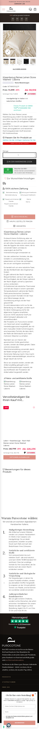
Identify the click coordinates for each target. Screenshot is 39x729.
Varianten (21, 226)
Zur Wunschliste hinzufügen (20, 178)
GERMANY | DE (19, 4)
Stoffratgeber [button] (9, 682)
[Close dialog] (35, 693)
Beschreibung (21, 217)
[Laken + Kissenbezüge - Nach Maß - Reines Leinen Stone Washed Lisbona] (19, 422)
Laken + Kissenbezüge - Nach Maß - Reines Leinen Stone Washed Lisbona (17, 443)
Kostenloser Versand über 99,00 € (19, 1)
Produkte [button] (6, 676)
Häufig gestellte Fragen (20, 221)
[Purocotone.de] (11, 9)
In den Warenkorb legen (20, 162)
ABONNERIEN (19, 722)
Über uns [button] (6, 687)
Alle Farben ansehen (19, 69)
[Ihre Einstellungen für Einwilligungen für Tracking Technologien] (4, 727)
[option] (19, 432)
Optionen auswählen (19, 457)
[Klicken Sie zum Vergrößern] (8, 52)
